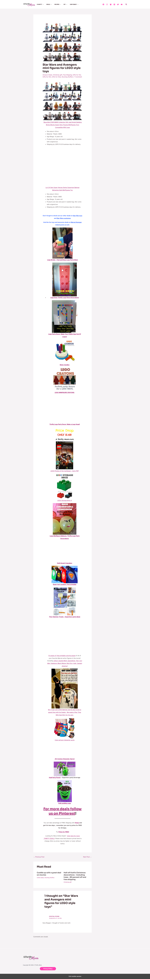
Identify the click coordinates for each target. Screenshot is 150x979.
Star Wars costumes (64, 218)
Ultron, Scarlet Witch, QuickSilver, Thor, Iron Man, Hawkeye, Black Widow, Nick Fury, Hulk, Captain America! (64, 663)
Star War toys (77, 216)
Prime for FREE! (64, 832)
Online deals (40, 877)
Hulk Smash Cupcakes (64, 563)
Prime (77, 823)
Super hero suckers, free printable (64, 584)
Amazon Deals (47, 75)
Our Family (73, 4)
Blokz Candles (64, 365)
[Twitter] (118, 4)
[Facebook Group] (110, 4)
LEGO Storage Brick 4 (64, 500)
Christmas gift (57, 75)
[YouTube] (121, 4)
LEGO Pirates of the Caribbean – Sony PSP (65, 471)
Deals (48, 4)
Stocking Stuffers (67, 77)
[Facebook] (103, 4)
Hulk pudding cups (64, 803)
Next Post (87, 857)
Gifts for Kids (56, 77)
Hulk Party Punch (55, 777)
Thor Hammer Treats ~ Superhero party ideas (64, 617)
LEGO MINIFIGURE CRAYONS (65, 392)
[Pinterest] (114, 4)
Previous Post (39, 857)
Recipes (57, 4)
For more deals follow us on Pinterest (62, 811)
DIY (65, 4)
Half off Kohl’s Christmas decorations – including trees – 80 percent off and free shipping (75, 876)
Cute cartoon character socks (64, 740)
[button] (43, 4)
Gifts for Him (47, 77)
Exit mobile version (75, 976)
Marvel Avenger (76, 222)
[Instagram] (107, 4)
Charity (39, 4)
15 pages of (61, 655)
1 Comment (78, 77)
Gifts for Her (77, 75)
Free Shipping (67, 75)
